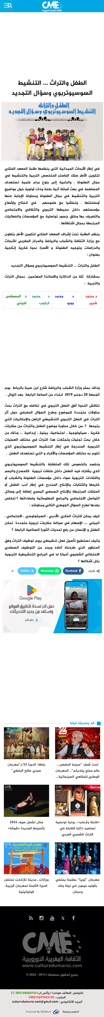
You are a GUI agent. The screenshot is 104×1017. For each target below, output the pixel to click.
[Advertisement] (52, 45)
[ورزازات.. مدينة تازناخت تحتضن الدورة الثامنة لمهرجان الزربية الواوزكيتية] (26, 858)
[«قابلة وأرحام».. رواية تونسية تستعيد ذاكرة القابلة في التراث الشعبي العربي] (77, 801)
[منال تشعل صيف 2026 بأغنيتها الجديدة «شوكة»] (26, 801)
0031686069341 (27, 993)
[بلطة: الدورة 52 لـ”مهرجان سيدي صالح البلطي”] (26, 743)
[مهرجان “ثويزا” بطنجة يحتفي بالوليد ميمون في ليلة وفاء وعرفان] (77, 858)
